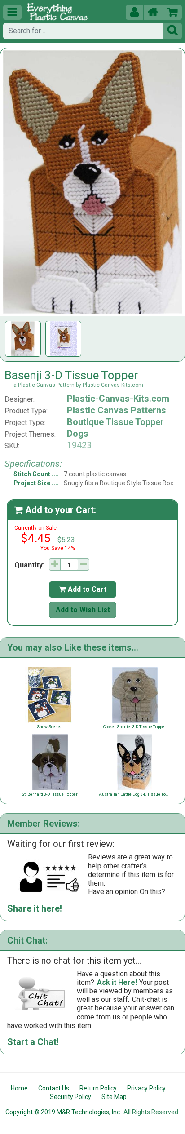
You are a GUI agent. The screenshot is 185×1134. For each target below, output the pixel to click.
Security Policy (70, 1096)
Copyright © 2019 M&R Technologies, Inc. (63, 1112)
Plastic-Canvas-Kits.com (118, 398)
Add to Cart (82, 589)
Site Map (114, 1096)
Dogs (77, 433)
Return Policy (98, 1088)
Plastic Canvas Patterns (116, 410)
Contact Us (53, 1088)
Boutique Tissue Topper (115, 421)
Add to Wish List (83, 610)
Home (19, 1088)
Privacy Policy (146, 1088)
